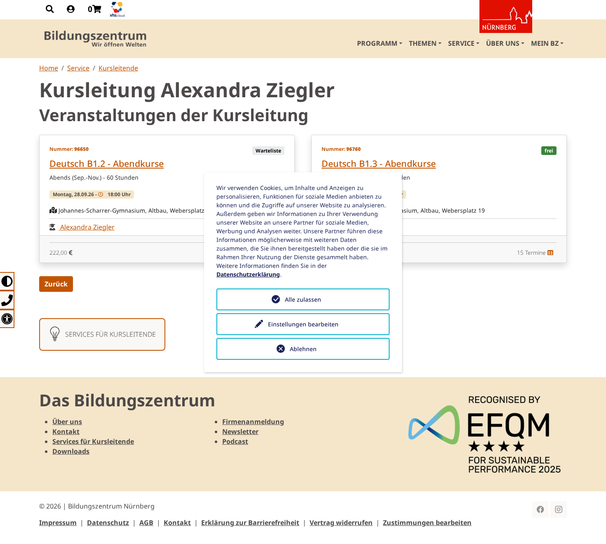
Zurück (56, 283)
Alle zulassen (303, 299)
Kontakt (66, 431)
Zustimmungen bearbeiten (427, 522)
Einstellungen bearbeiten (303, 324)
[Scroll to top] (588, 526)
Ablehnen (303, 349)
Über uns (67, 421)
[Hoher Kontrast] (7, 281)
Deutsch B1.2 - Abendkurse (106, 163)
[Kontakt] (7, 300)
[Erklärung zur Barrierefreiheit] (7, 319)
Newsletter (240, 431)
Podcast (235, 441)
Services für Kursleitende (93, 441)
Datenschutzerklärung (248, 274)
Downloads (70, 451)
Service (78, 68)
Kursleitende (118, 68)
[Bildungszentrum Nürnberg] (96, 39)
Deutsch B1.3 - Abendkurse (379, 163)
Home (48, 68)
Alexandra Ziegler (87, 227)
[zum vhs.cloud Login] (118, 9)
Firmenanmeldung (253, 421)
